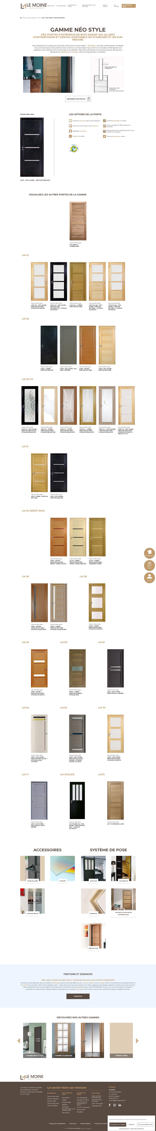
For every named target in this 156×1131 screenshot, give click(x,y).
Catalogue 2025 (127, 5)
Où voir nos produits (83, 1107)
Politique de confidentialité (137, 1128)
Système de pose (72, 5)
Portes (24, 17)
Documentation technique (97, 1100)
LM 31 (39, 17)
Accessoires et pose (67, 1093)
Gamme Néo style (31, 17)
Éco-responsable (82, 1097)
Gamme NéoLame (53, 1103)
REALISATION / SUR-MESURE (89, 5)
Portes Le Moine (74, 1128)
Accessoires (61, 6)
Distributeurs (149, 555)
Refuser (131, 1124)
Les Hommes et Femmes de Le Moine (82, 1103)
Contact (149, 580)
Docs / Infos (105, 5)
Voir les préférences (145, 1124)
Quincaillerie (66, 1097)
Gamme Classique (53, 1099)
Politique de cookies (124, 1128)
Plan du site (72, 1123)
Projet (149, 567)
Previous (18, 1040)
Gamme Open (51, 1101)
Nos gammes (51, 1093)
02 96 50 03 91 (113, 1098)
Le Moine (116, 5)
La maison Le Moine (81, 1093)
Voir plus (78, 996)
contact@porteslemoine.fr (117, 1100)
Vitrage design (66, 1102)
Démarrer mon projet (76, 99)
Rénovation (65, 1113)
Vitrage (64, 1100)
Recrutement (81, 1109)
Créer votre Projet (97, 1103)
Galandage (65, 1107)
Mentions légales (85, 1123)
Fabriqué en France (83, 1100)
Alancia (89, 1128)
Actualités (80, 1112)
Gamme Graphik (52, 1105)
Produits (51, 6)
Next (137, 1040)
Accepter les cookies (117, 1124)
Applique (65, 1104)
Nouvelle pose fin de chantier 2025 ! (68, 1109)
